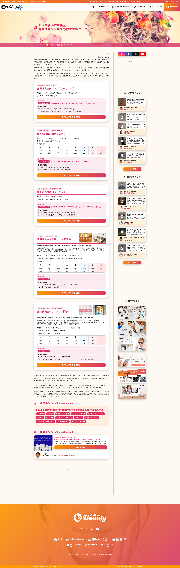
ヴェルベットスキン (91, 417)
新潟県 (53, 45)
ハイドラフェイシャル (78, 421)
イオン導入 (49, 417)
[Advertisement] (71, 482)
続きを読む (80, 447)
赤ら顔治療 (89, 410)
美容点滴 (40, 417)
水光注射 (50, 414)
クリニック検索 (44, 45)
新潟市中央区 (61, 45)
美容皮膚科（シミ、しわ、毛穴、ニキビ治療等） (65, 437)
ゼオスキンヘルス (63, 421)
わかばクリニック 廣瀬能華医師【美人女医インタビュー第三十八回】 (101, 1)
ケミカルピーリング (62, 414)
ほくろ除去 (40, 414)
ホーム (35, 45)
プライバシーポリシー (74, 554)
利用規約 (85, 554)
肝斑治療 (59, 410)
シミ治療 (80, 410)
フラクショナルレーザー (96, 414)
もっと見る (132, 169)
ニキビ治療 (50, 410)
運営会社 (93, 554)
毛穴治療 (99, 410)
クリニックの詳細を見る (71, 117)
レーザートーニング (78, 414)
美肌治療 (40, 410)
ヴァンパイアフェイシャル (45, 421)
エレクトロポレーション (64, 417)
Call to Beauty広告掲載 (105, 554)
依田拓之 (59, 455)
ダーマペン (78, 417)
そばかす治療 (69, 410)
